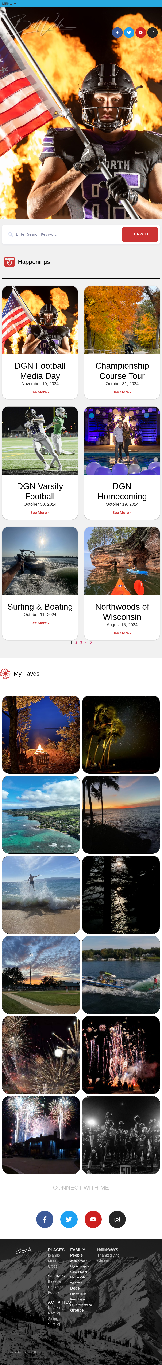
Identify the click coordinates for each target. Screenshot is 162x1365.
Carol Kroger (78, 1271)
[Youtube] (140, 32)
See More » (40, 392)
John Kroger (78, 1260)
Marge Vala (77, 1277)
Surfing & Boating (40, 606)
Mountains (56, 1261)
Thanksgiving (108, 1255)
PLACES (56, 1249)
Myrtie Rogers (79, 1266)
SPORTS (56, 1276)
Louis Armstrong (81, 1304)
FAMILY (77, 1249)
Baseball (55, 1281)
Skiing (53, 1319)
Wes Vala (76, 1282)
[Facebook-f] (117, 32)
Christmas (105, 1261)
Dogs (75, 1288)
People (76, 1255)
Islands (54, 1255)
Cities (52, 1266)
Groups (77, 1310)
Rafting (54, 1313)
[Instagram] (152, 32)
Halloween (106, 1250)
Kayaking (55, 1308)
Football (54, 1292)
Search (139, 234)
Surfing (54, 1324)
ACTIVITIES (59, 1302)
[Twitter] (129, 32)
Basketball (56, 1287)
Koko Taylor (78, 1299)
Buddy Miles (78, 1293)
